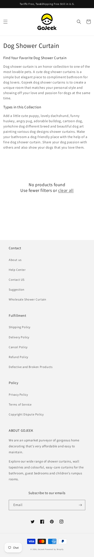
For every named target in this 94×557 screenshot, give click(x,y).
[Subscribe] (80, 505)
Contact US (16, 280)
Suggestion (16, 289)
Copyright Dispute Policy (26, 414)
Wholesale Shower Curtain (27, 299)
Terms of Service (20, 404)
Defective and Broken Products (30, 367)
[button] (5, 22)
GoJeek (41, 549)
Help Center (17, 270)
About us (15, 260)
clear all (65, 190)
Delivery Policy (19, 337)
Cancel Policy (18, 347)
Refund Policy (18, 357)
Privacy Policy (18, 395)
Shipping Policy (19, 327)
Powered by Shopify (54, 549)
